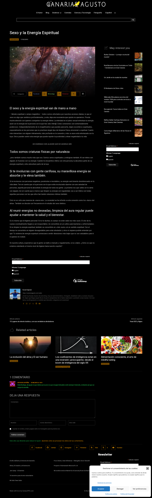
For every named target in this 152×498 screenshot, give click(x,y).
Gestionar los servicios (104, 483)
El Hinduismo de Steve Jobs (113, 88)
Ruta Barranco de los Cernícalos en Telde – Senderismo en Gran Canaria (118, 66)
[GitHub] (48, 447)
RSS (96, 448)
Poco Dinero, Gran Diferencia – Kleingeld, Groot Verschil (72, 461)
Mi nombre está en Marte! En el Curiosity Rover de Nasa (71, 471)
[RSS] (92, 447)
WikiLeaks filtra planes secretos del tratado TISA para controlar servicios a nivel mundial (117, 99)
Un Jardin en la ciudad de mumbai (115, 77)
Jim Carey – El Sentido (17, 471)
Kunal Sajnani (27, 290)
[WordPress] (36, 303)
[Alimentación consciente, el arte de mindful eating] (121, 345)
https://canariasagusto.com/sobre (32, 293)
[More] (83, 94)
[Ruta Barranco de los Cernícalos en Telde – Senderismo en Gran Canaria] (138, 67)
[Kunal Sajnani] (15, 297)
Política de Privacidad (127, 494)
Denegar (120, 489)
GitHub (53, 448)
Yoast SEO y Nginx (136, 321)
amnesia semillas (23, 382)
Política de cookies (111, 494)
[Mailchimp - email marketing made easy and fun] (80, 282)
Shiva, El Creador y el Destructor (20, 466)
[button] (147, 468)
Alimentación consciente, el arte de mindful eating (118, 358)
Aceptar (101, 489)
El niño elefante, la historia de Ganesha (22, 461)
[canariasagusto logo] (76, 4)
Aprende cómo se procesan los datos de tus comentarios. (63, 441)
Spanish (16, 274)
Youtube (119, 448)
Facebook (39, 448)
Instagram (68, 448)
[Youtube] (39, 303)
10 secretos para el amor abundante (21, 475)
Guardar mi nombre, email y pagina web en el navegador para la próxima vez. (36, 429)
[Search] (133, 20)
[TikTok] (30, 303)
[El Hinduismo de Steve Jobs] (138, 89)
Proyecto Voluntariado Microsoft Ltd (66, 466)
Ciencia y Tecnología (63, 367)
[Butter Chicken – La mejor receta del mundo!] (138, 57)
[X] (33, 303)
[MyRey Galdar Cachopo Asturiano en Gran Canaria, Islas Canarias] (138, 122)
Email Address (17, 259)
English (15, 270)
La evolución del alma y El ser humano (29, 357)
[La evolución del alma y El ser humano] (30, 345)
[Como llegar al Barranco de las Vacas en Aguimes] (138, 133)
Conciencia (14, 39)
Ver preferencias (139, 489)
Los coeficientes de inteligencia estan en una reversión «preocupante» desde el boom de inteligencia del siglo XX (75, 359)
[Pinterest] (77, 447)
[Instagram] (26, 303)
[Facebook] (23, 303)
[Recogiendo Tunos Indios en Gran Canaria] (138, 111)
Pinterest (83, 448)
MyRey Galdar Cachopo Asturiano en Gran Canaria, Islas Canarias (116, 121)
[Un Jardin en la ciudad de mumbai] (138, 78)
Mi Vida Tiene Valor (16, 480)
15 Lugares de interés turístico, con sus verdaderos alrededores (32, 321)
